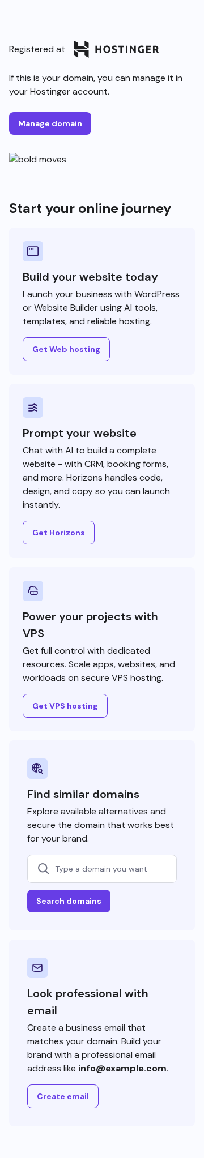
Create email (63, 1096)
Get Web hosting (66, 349)
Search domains (68, 901)
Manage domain (50, 123)
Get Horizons (58, 532)
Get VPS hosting (65, 706)
